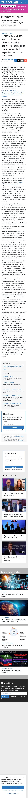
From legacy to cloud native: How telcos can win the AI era (13, 515)
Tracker (5, 369)
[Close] (24, 777)
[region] (13, 786)
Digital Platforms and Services (12, 389)
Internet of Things (12, 16)
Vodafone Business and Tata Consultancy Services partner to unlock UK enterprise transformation (13, 399)
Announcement (11, 365)
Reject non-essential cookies (13, 790)
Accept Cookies (13, 787)
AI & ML (5, 365)
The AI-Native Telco (15, 367)
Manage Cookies (12, 793)
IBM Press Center (9, 59)
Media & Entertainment (12, 366)
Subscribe (13, 427)
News (20, 366)
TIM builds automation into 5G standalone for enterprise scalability (13, 558)
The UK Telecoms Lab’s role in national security (13, 494)
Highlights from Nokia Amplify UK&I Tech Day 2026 (13, 536)
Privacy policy (21, 429)
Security (4, 592)
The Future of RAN (8, 382)
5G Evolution (5, 617)
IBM (17, 365)
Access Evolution (8, 376)
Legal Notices (20, 440)
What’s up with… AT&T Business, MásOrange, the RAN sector (11, 406)
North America (6, 367)
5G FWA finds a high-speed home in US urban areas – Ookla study (13, 620)
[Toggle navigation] (25, 2)
